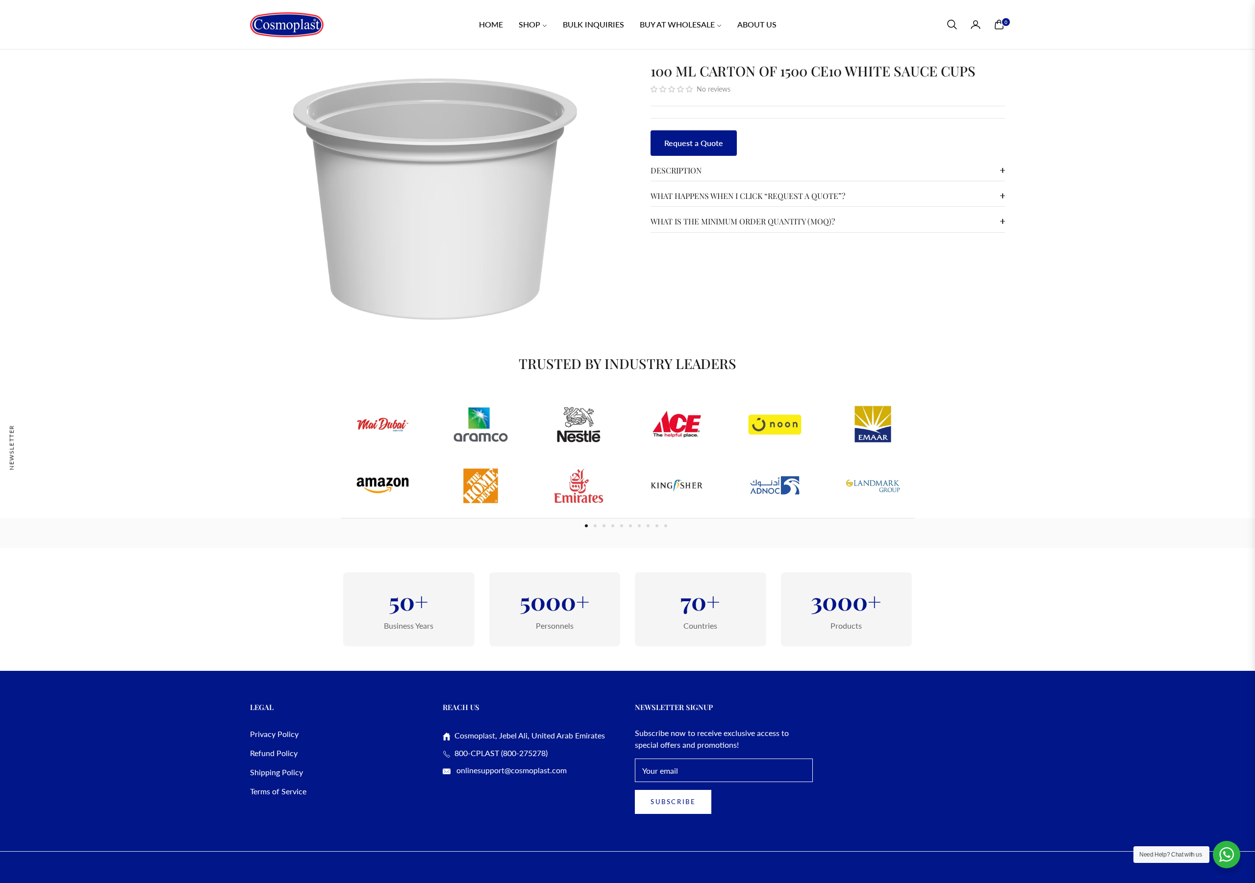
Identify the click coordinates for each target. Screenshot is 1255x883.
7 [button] (639, 525)
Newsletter (11, 447)
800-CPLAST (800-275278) (499, 753)
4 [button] (612, 525)
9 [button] (656, 525)
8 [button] (648, 525)
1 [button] (586, 525)
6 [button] (630, 525)
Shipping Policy (276, 772)
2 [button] (595, 525)
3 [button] (603, 525)
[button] (952, 24)
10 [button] (665, 525)
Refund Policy (274, 753)
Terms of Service (278, 791)
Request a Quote (693, 142)
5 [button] (621, 525)
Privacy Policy (274, 733)
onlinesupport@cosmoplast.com (510, 770)
